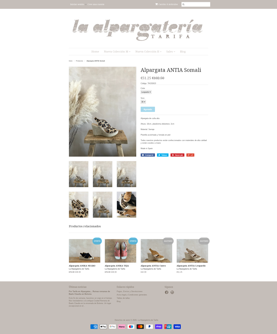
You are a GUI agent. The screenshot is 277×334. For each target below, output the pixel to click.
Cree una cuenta (96, 4)
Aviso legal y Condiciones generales (132, 295)
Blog (183, 51)
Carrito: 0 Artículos (168, 4)
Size (142, 98)
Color (143, 88)
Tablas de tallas (123, 298)
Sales (170, 51)
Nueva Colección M (116, 51)
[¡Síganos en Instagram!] (173, 293)
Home (95, 51)
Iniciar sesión (77, 4)
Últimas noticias (77, 287)
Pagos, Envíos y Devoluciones (130, 291)
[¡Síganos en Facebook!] (167, 293)
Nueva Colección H (147, 51)
